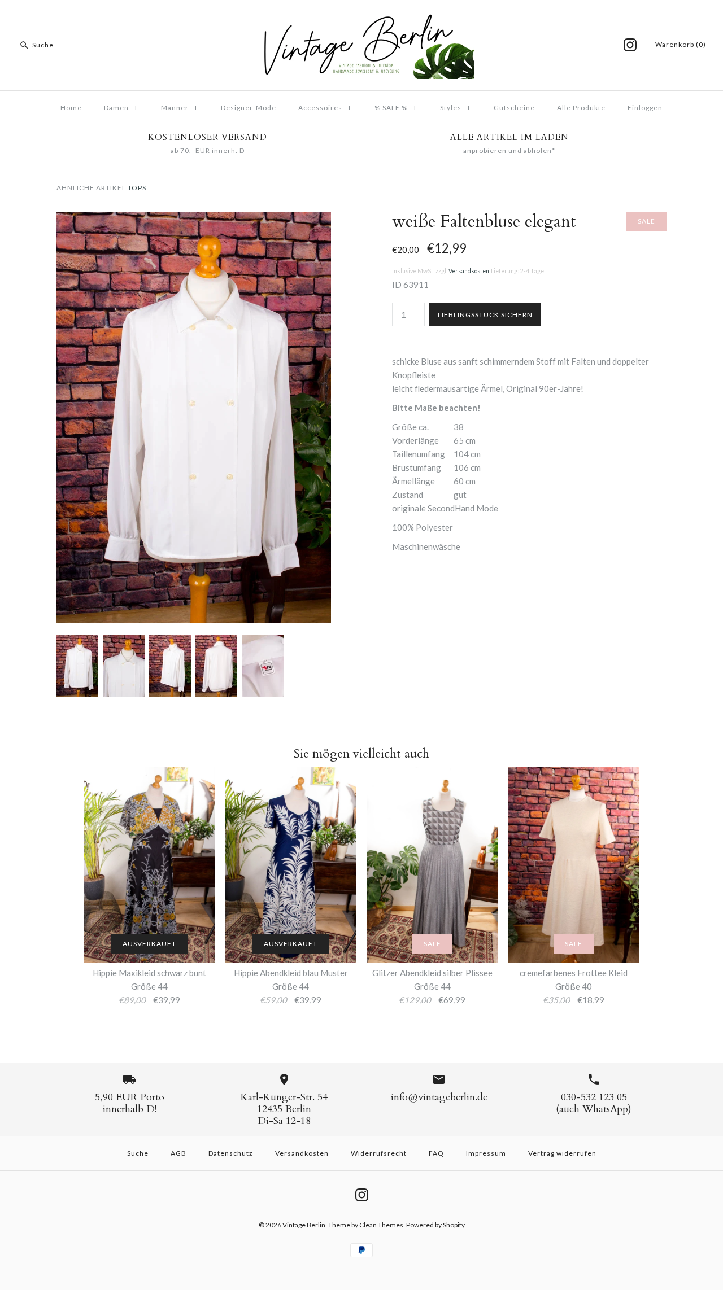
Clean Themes (381, 1225)
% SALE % (395, 107)
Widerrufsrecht (379, 1153)
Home (71, 107)
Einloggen (645, 107)
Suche (138, 1153)
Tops (137, 187)
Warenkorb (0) (680, 44)
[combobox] (87, 45)
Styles (455, 107)
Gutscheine (514, 107)
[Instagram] (630, 44)
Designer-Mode (248, 107)
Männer (179, 107)
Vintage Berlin (303, 1225)
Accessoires (325, 107)
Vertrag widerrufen (562, 1153)
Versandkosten (468, 271)
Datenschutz (230, 1153)
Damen (121, 107)
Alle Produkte (581, 107)
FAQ (436, 1153)
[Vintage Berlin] (361, 18)
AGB (178, 1153)
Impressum (486, 1153)
